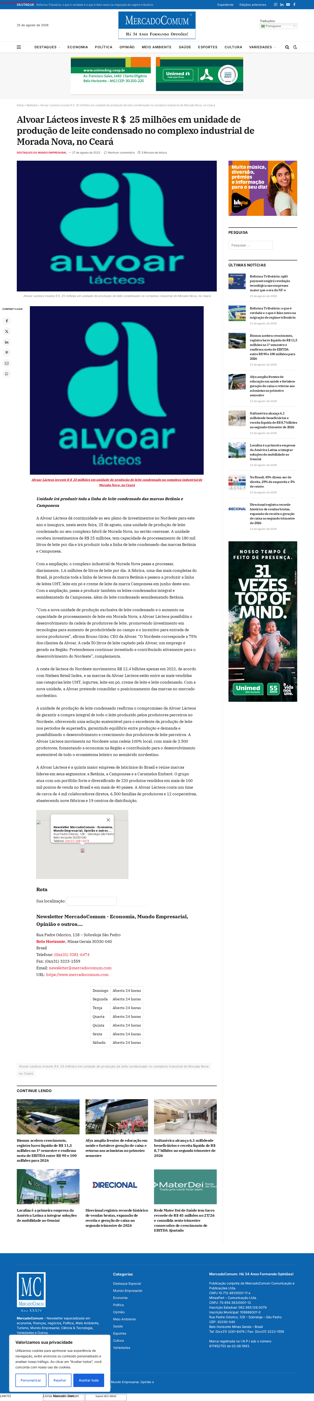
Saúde (185, 47)
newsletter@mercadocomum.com (80, 967)
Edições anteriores (253, 4)
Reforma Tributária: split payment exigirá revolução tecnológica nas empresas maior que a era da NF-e (270, 283)
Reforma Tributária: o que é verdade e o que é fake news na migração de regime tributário (94, 4)
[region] (59, 1363)
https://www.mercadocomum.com (77, 974)
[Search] (287, 47)
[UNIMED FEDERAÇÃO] (157, 76)
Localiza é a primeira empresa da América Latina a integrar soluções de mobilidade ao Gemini (47, 1215)
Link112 (5, 1396)
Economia (78, 47)
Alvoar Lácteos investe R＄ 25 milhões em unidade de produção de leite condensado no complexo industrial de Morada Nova (114, 1066)
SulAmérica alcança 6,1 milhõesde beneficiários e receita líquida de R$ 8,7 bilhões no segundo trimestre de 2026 (184, 1148)
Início (20, 105)
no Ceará (26, 1073)
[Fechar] (108, 819)
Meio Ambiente (157, 47)
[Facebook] (6, 321)
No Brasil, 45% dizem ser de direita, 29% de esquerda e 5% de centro (272, 481)
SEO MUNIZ (21, 1396)
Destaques (45, 47)
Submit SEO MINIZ (106, 1396)
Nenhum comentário (121, 152)
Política (103, 47)
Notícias (32, 105)
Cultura (233, 47)
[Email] (6, 363)
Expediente (225, 4)
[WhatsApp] (6, 373)
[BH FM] (262, 215)
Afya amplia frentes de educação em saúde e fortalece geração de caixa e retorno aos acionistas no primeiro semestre (117, 1148)
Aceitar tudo (89, 1380)
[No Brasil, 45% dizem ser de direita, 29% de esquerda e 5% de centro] (237, 482)
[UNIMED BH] (262, 700)
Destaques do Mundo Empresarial (42, 152)
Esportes (207, 47)
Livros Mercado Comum (18, 2)
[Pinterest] (6, 352)
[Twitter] (6, 331)
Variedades (260, 47)
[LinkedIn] (6, 342)
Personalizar (31, 1380)
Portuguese (273, 26)
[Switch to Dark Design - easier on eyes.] (294, 47)
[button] (82, 850)
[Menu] (19, 47)
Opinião (127, 47)
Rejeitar (60, 1380)
